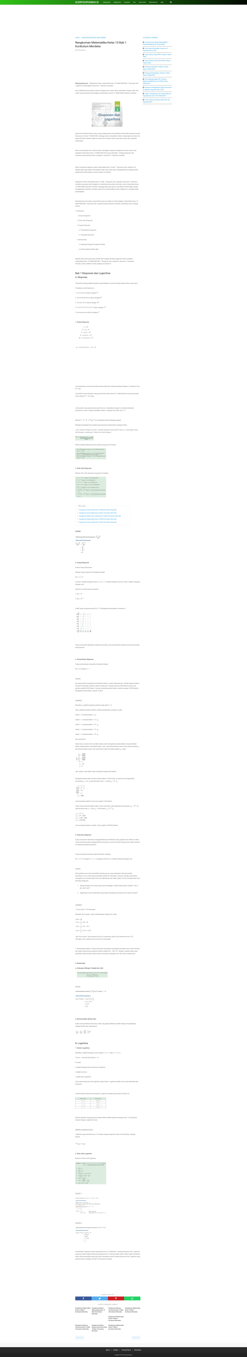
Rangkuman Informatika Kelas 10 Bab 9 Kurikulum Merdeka (98, 522)
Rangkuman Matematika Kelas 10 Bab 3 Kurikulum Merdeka (116, 1327)
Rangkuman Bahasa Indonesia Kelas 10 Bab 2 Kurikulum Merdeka (82, 1327)
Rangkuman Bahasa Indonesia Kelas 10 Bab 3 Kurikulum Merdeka (115, 1310)
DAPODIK (127, 2)
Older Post (136, 1337)
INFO (162, 2)
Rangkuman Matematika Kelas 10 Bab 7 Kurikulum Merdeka (132, 1310)
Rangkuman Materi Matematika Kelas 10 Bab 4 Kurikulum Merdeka (98, 1311)
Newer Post (80, 1337)
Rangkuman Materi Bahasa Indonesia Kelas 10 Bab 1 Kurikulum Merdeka (99, 1328)
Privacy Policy (126, 1350)
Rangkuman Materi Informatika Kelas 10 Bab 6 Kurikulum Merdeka (100, 516)
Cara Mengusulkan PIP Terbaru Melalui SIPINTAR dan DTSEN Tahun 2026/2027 (155, 81)
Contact (115, 1350)
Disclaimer (137, 1350)
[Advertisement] (123, 20)
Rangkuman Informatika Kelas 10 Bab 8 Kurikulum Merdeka (98, 510)
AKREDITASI (117, 2)
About (108, 1350)
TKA (134, 2)
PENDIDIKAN (106, 2)
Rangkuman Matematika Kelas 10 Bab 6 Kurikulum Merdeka (116, 1318)
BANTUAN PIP (153, 2)
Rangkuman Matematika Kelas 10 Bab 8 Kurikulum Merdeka (98, 519)
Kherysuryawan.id (87, 2)
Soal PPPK (142, 2)
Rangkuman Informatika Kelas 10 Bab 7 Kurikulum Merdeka (98, 513)
